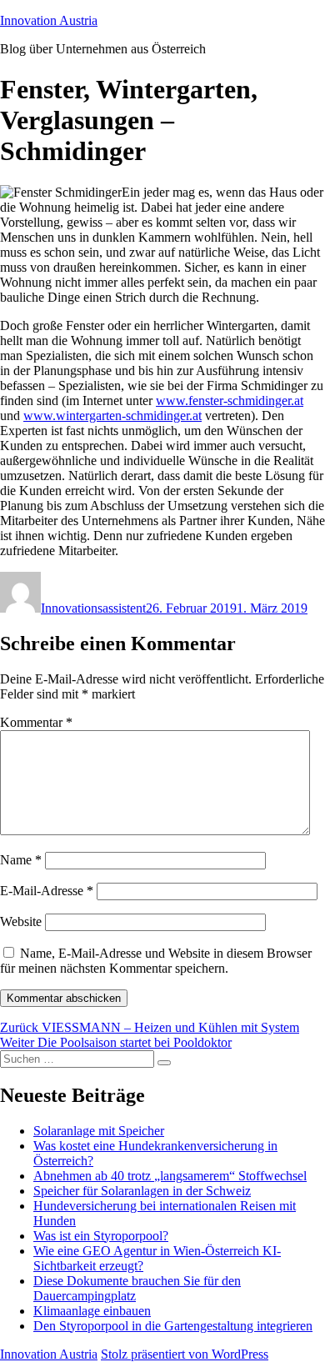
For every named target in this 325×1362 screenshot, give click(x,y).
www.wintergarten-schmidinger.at (112, 415)
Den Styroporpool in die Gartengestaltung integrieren (172, 1326)
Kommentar (36, 722)
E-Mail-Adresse (46, 891)
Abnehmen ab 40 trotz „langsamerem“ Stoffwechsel (170, 1176)
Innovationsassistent (93, 608)
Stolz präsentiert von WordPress (184, 1354)
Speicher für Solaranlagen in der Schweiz (142, 1191)
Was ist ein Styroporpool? (100, 1236)
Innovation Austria (49, 20)
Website (21, 921)
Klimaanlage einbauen (92, 1311)
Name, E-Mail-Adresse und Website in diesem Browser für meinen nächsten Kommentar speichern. (156, 960)
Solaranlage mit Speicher (98, 1131)
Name (21, 860)
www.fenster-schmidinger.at (229, 400)
